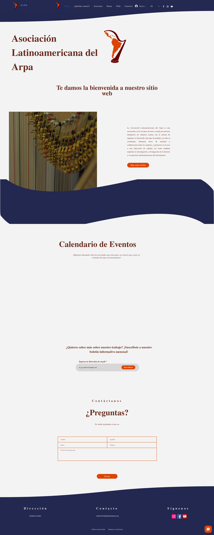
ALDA (24, 5)
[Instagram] (167, 6)
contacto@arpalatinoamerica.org (107, 516)
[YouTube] (172, 6)
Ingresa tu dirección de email (92, 361)
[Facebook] (163, 6)
